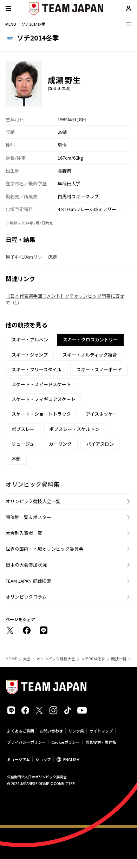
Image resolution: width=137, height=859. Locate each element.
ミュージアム (18, 759)
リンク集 (76, 731)
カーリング (60, 443)
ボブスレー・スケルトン (74, 429)
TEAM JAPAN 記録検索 (28, 580)
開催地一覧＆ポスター (28, 517)
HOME (11, 658)
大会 (27, 658)
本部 (16, 458)
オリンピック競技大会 (56, 658)
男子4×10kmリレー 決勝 (31, 256)
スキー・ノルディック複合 (90, 354)
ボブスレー (23, 429)
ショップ (43, 759)
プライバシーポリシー (26, 742)
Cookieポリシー (65, 742)
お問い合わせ (51, 731)
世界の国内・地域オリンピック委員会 (44, 548)
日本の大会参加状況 (26, 564)
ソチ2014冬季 (93, 658)
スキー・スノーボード (99, 369)
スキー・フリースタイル (36, 369)
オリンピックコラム (26, 596)
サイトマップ (101, 731)
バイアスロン (100, 443)
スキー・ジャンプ (30, 354)
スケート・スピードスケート (41, 384)
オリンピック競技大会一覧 (33, 501)
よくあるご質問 (20, 731)
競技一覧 (118, 658)
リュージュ (23, 443)
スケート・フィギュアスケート (44, 399)
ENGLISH (71, 759)
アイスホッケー (101, 413)
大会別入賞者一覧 (24, 533)
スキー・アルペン (30, 339)
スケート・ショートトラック (41, 413)
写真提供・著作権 (100, 742)
